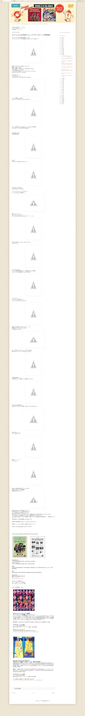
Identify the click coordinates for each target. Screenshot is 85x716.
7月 (62, 84)
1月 (62, 93)
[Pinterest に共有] (20, 688)
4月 (62, 89)
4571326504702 (24, 676)
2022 (61, 43)
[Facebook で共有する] (19, 688)
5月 (62, 87)
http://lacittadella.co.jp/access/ (18, 578)
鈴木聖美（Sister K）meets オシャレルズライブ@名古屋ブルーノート (67, 64)
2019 (61, 48)
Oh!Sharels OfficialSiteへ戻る (65, 32)
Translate (21, 29)
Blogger (48, 700)
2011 (61, 102)
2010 (61, 103)
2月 (62, 92)
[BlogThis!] (16, 688)
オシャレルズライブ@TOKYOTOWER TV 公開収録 (66, 70)
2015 (61, 95)
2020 (61, 46)
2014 (61, 97)
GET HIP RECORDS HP (34, 631)
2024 (61, 40)
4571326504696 (25, 626)
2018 (61, 50)
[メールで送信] (15, 688)
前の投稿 (53, 692)
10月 (62, 79)
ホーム (33, 692)
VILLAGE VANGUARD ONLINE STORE (20, 631)
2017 (61, 51)
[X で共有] (17, 688)
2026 (61, 37)
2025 (61, 39)
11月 (62, 78)
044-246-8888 (16, 577)
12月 (62, 54)
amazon (14, 680)
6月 (62, 86)
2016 (61, 53)
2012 (61, 100)
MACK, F (43, 619)
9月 (62, 81)
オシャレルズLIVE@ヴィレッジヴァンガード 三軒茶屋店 (66, 56)
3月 (62, 90)
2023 (61, 42)
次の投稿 (13, 692)
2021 (61, 45)
